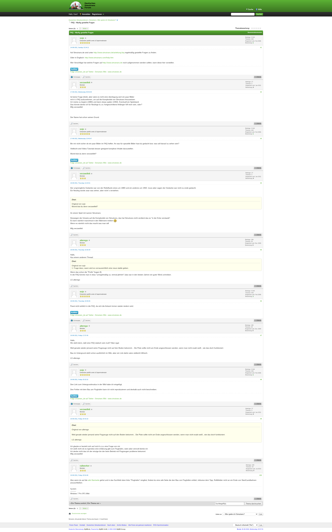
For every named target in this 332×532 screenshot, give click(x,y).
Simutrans (92, 20)
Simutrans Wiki (100, 72)
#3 (261, 138)
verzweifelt (85, 82)
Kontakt (82, 525)
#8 (261, 379)
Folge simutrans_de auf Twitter (81, 72)
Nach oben (111, 525)
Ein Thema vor (93, 503)
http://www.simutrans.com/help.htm (99, 58)
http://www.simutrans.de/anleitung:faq (109, 52)
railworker (84, 466)
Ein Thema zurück (78, 503)
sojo (82, 38)
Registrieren (97, 14)
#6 (261, 301)
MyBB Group (121, 529)
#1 (261, 47)
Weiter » (85, 28)
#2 (261, 92)
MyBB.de (87, 529)
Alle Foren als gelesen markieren (140, 525)
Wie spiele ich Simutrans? (107, 20)
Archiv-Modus (122, 525)
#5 (261, 250)
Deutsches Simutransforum (78, 20)
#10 (260, 475)
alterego (84, 240)
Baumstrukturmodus (255, 32)
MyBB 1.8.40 (103, 529)
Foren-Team (73, 525)
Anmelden (86, 14)
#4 (261, 183)
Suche (250, 9)
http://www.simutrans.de (112, 63)
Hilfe (260, 9)
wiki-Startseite (93, 480)
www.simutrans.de (115, 72)
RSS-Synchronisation (160, 525)
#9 (261, 419)
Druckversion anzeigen (79, 513)
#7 (261, 335)
